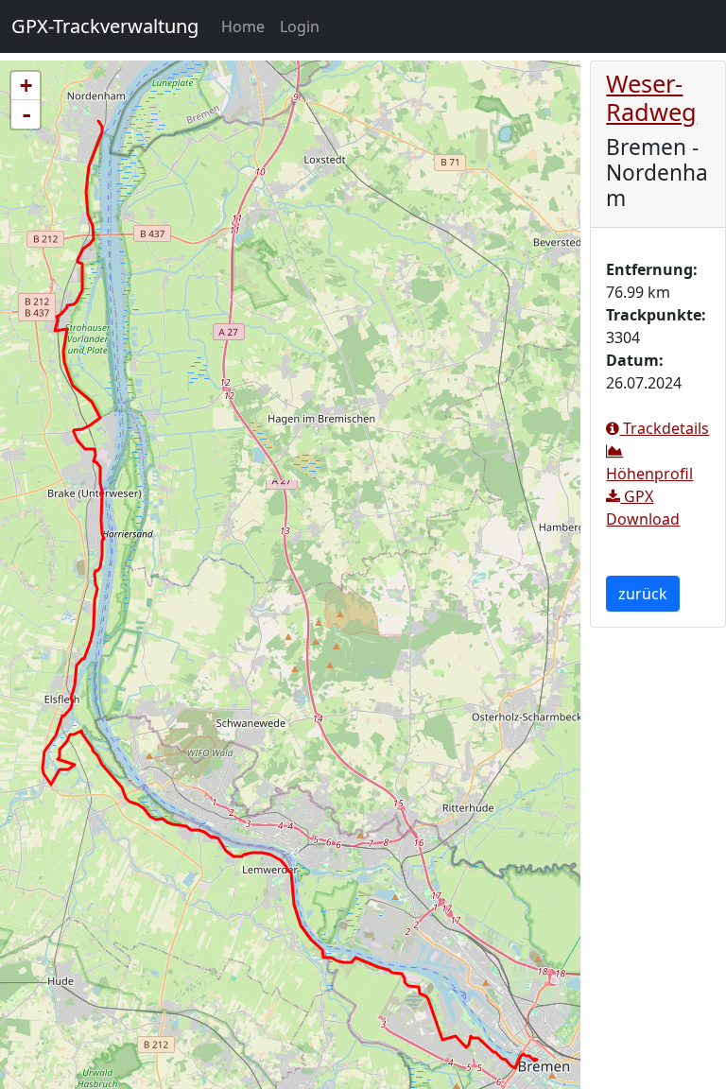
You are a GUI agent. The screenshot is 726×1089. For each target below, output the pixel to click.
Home (246, 26)
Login (300, 26)
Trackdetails (664, 428)
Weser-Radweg (651, 97)
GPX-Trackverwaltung (105, 26)
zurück (642, 593)
